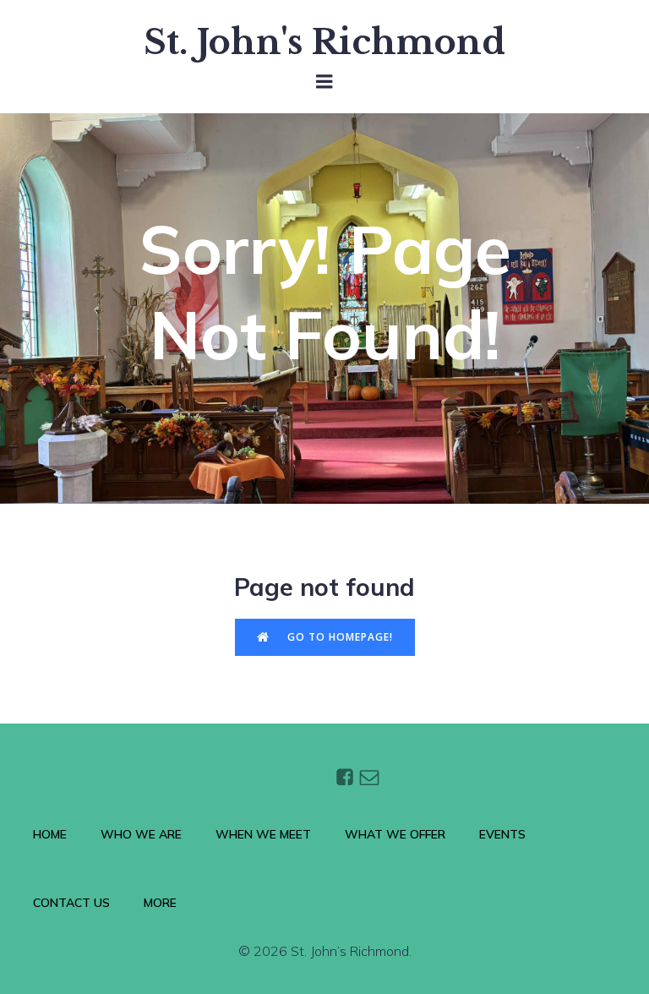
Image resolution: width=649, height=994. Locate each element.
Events (502, 834)
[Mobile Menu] (324, 82)
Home (50, 834)
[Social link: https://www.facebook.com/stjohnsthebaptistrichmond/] (347, 777)
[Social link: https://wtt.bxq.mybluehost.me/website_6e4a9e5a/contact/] (371, 777)
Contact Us (71, 902)
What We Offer (395, 834)
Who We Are (141, 834)
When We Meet (263, 834)
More (160, 902)
